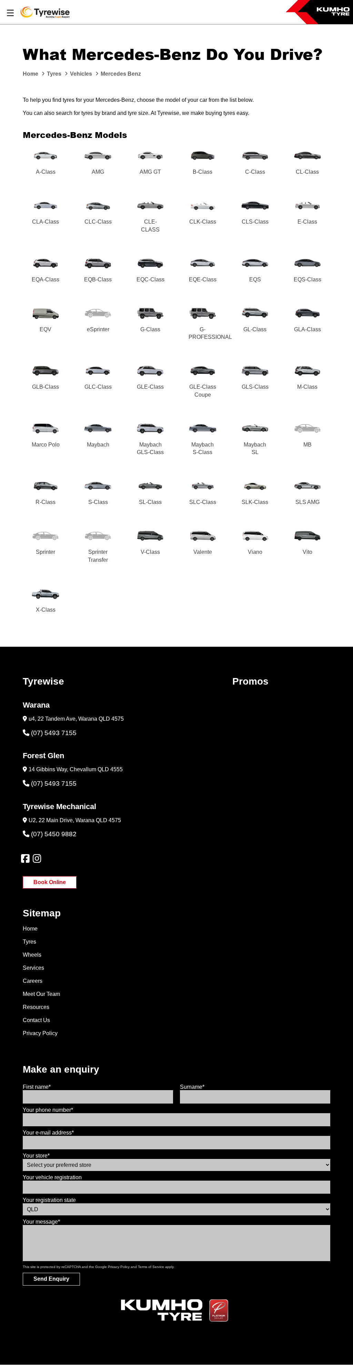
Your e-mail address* (48, 1133)
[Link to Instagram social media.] (37, 858)
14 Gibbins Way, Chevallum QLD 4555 (76, 769)
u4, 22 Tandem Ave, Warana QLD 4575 (76, 719)
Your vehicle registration (52, 1177)
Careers (32, 981)
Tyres (29, 942)
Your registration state (49, 1200)
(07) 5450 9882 (54, 834)
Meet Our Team (41, 994)
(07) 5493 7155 (54, 733)
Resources (36, 1007)
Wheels (32, 955)
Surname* (192, 1087)
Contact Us (36, 1020)
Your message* (41, 1222)
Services (33, 968)
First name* (37, 1087)
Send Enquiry (51, 1279)
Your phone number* (48, 1110)
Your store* (36, 1156)
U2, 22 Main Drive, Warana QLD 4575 (75, 820)
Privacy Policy (40, 1033)
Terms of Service (151, 1267)
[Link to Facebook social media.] (25, 858)
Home (30, 929)
